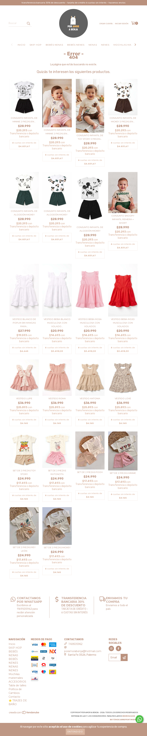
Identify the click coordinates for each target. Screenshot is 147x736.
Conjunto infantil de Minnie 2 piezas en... (24, 120)
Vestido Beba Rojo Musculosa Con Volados (123, 323)
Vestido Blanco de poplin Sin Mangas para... (24, 323)
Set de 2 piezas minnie (123, 473)
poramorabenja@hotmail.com (82, 651)
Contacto (14, 696)
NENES (105, 44)
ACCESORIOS (17, 681)
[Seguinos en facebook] (118, 648)
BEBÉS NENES (75, 44)
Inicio (21, 44)
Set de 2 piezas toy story (24, 472)
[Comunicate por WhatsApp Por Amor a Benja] (139, 719)
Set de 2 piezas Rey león (24, 549)
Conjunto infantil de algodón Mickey (24, 213)
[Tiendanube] (24, 714)
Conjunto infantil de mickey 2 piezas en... (123, 120)
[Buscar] (28, 23)
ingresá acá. (128, 716)
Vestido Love (123, 398)
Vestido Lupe (24, 398)
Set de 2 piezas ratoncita (57, 472)
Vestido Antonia (90, 398)
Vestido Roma (57, 398)
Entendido (75, 731)
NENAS (93, 44)
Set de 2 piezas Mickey (57, 547)
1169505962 (75, 644)
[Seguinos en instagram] (111, 648)
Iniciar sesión (121, 24)
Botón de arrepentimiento (124, 720)
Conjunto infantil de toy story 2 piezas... (90, 137)
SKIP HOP (36, 44)
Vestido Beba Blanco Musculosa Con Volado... (57, 323)
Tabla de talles (17, 685)
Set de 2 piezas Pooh (90, 472)
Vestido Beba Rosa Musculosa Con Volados (90, 323)
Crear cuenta (106, 24)
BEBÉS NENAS (54, 44)
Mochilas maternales (128, 44)
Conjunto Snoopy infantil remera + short (122, 219)
